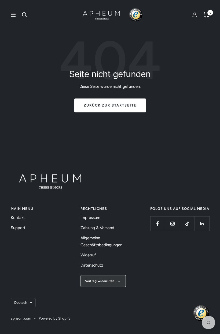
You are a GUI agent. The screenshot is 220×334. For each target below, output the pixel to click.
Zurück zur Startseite (110, 105)
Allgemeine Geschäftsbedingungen (101, 241)
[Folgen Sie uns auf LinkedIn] (202, 223)
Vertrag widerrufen (99, 281)
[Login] (194, 15)
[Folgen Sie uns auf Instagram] (172, 223)
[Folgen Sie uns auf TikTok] (187, 223)
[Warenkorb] (206, 14)
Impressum (90, 217)
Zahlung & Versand (97, 227)
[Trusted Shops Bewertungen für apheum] (135, 14)
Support (18, 227)
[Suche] (24, 14)
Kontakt (18, 217)
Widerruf (88, 255)
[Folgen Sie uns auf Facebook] (157, 223)
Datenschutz (91, 265)
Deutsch (20, 303)
